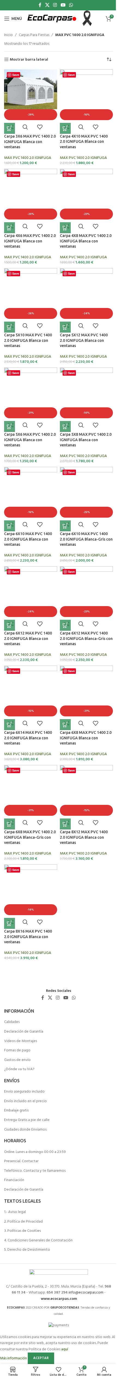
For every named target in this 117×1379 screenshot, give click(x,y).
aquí (64, 1349)
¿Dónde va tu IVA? (19, 1069)
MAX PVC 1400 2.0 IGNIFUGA (27, 158)
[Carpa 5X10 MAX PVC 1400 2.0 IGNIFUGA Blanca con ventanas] (30, 288)
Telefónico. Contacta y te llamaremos (35, 1171)
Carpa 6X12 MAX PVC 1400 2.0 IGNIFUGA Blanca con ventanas (28, 638)
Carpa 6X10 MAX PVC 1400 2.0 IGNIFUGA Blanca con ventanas (28, 539)
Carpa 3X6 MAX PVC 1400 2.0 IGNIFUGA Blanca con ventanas (30, 141)
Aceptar (41, 1358)
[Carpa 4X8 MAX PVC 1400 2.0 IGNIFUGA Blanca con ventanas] (86, 189)
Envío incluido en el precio (25, 1101)
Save (15, 75)
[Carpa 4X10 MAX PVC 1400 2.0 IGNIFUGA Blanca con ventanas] (86, 89)
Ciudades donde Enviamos (25, 1129)
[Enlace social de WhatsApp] (71, 5)
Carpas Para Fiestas (34, 35)
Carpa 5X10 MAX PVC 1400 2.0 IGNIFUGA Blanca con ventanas (28, 340)
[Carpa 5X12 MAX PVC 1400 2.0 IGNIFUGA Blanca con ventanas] (86, 288)
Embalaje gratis (16, 1110)
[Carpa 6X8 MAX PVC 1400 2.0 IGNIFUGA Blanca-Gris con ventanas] (30, 785)
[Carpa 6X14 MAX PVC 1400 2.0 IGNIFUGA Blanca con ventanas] (30, 685)
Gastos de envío (17, 1060)
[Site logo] (51, 19)
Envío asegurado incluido (24, 1092)
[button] (9, 128)
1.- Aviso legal (15, 1212)
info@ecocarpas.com (86, 1292)
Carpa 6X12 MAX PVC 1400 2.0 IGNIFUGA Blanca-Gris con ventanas (86, 638)
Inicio (8, 35)
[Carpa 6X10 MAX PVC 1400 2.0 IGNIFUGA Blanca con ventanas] (30, 487)
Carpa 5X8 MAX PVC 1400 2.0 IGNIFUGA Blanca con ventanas (86, 439)
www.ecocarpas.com (59, 1299)
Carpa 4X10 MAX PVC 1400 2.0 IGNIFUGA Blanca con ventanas (84, 141)
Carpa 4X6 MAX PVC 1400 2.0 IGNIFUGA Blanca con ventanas (30, 240)
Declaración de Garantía (23, 1031)
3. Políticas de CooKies (22, 1231)
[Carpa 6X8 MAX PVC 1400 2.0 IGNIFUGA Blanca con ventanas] (86, 685)
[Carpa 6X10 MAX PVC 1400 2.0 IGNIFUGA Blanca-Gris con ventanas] (86, 487)
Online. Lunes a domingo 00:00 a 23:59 (35, 1152)
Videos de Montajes (20, 1041)
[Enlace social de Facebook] (40, 5)
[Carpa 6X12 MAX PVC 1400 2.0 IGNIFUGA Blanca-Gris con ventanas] (86, 586)
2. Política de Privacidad (23, 1221)
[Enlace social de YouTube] (63, 5)
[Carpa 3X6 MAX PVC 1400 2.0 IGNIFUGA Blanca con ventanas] (30, 89)
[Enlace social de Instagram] (55, 5)
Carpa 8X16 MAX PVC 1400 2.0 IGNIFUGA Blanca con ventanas (28, 936)
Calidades (12, 1022)
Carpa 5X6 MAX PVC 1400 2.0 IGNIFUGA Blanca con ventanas (30, 439)
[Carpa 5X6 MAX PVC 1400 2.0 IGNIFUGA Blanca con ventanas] (30, 387)
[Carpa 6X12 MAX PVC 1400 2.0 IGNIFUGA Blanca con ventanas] (30, 586)
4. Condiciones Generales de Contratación (38, 1240)
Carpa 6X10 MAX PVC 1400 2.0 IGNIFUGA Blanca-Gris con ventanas (86, 539)
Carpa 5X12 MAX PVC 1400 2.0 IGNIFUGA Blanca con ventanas (84, 340)
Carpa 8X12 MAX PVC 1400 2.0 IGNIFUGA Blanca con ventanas (84, 837)
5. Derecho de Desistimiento (27, 1250)
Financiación (14, 1180)
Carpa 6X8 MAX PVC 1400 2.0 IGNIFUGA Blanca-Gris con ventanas (30, 837)
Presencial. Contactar (21, 1161)
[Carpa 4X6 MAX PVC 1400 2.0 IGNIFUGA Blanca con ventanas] (30, 189)
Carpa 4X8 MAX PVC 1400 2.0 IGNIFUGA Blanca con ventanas (86, 240)
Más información (14, 1358)
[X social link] (47, 5)
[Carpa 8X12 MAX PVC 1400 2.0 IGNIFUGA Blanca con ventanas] (86, 785)
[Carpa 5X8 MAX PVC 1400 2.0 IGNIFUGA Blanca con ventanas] (86, 387)
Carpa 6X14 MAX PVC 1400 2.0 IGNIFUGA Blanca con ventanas (28, 737)
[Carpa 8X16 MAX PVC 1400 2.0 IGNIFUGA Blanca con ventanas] (30, 884)
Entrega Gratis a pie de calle (27, 1120)
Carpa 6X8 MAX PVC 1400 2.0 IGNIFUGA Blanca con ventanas (86, 737)
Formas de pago (17, 1050)
